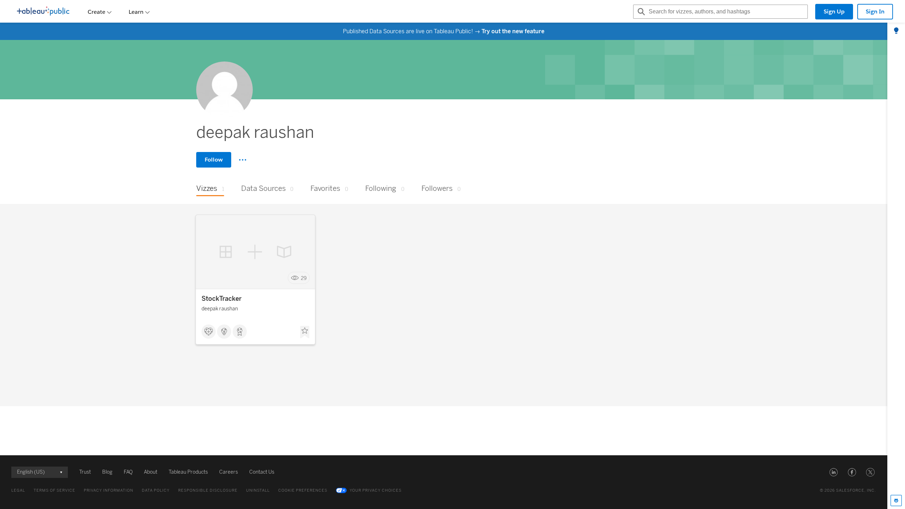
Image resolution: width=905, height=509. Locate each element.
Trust (85, 472)
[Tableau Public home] (43, 11)
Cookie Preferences (302, 490)
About (150, 472)
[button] (833, 472)
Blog (107, 472)
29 (303, 278)
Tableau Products (188, 472)
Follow (214, 159)
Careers (228, 472)
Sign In (875, 11)
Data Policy (156, 490)
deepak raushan (220, 309)
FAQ (128, 472)
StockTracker (221, 299)
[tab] (896, 31)
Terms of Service (54, 490)
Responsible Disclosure (208, 490)
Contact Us (261, 472)
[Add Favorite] (304, 332)
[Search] (640, 11)
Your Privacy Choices (376, 490)
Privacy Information (108, 490)
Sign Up (834, 11)
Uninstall (258, 490)
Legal (18, 490)
